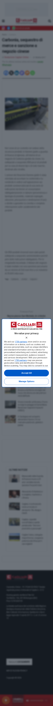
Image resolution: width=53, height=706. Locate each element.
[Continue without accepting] (26, 338)
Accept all (26, 373)
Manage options (26, 381)
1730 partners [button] (21, 341)
